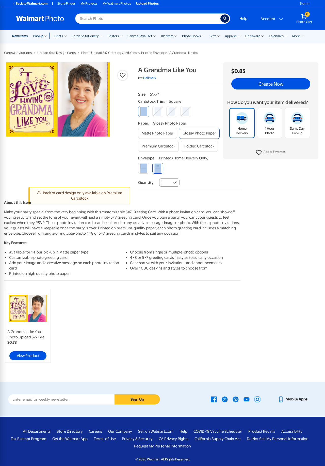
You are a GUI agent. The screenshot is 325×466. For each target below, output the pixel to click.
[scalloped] (185, 111)
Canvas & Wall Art (139, 36)
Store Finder (66, 3)
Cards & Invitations (18, 53)
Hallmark (149, 78)
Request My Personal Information (162, 446)
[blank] (143, 168)
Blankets (167, 36)
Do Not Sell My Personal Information (277, 439)
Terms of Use (105, 439)
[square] (143, 111)
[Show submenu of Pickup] (47, 36)
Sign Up (137, 399)
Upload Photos (147, 3)
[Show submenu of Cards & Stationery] (101, 36)
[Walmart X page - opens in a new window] (225, 399)
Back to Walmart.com (31, 3)
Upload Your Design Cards (56, 53)
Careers (95, 431)
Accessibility (291, 431)
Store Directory (70, 431)
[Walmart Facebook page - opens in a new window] (214, 399)
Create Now (270, 84)
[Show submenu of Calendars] (285, 36)
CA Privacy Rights (173, 439)
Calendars (276, 36)
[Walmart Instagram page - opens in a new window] (257, 399)
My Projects (89, 3)
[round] (157, 111)
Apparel (231, 36)
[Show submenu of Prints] (65, 36)
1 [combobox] (161, 182)
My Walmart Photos (117, 3)
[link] (28, 325)
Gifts (212, 36)
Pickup (38, 36)
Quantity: (146, 182)
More (296, 36)
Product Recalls (261, 431)
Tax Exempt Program (28, 439)
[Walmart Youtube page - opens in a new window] (246, 399)
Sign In (304, 3)
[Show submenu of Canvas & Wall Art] (154, 36)
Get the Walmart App (70, 439)
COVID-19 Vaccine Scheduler (217, 431)
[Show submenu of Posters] (121, 36)
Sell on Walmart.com (155, 431)
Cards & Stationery (85, 36)
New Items (20, 36)
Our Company (120, 431)
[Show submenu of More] (302, 36)
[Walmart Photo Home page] (40, 18)
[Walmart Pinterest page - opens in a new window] (236, 399)
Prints (58, 36)
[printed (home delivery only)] (157, 168)
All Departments (37, 431)
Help (243, 18)
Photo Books (191, 36)
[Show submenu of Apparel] (238, 36)
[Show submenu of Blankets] (175, 36)
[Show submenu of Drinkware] (262, 36)
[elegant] (171, 111)
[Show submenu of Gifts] (218, 36)
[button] (271, 152)
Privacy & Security (137, 439)
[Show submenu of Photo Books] (203, 36)
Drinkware (252, 36)
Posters (113, 36)
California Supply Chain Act (217, 439)
